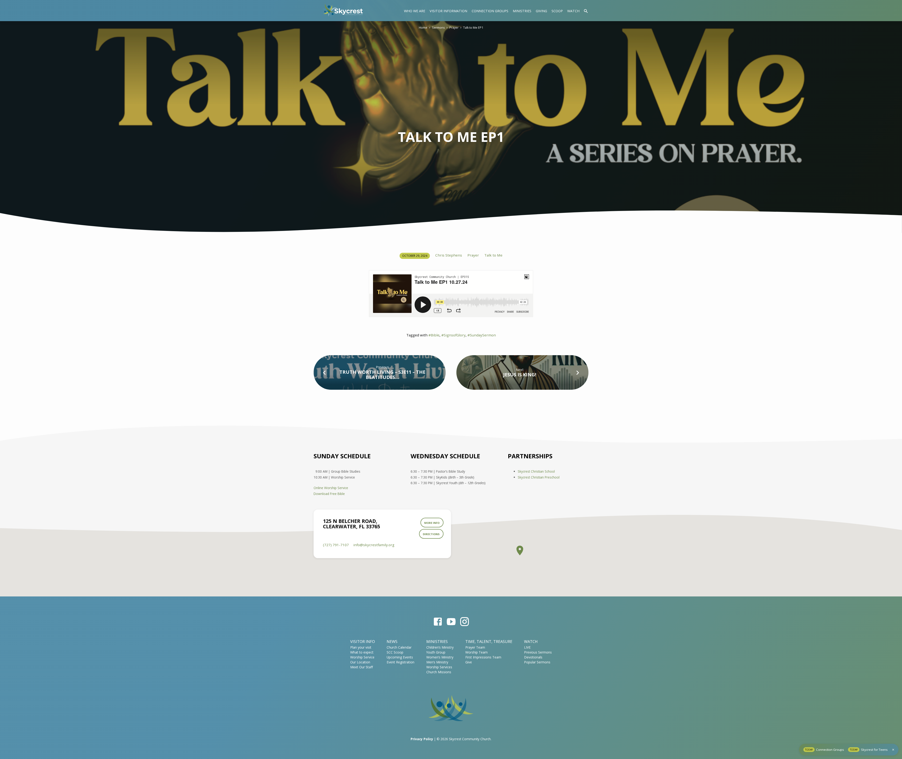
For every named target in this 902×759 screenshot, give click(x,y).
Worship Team (476, 652)
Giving (541, 11)
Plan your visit (360, 647)
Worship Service (362, 657)
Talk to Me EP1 (473, 28)
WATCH (531, 641)
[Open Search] (585, 11)
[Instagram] (464, 621)
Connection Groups (490, 11)
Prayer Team (475, 647)
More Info (431, 523)
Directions (431, 534)
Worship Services (439, 667)
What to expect (361, 652)
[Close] (893, 749)
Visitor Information (448, 11)
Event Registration (400, 662)
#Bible (433, 335)
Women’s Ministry (439, 657)
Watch (573, 11)
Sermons (438, 28)
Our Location (360, 662)
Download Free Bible (329, 493)
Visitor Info (362, 641)
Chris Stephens (448, 255)
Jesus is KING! (519, 374)
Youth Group (435, 652)
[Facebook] (437, 621)
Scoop (557, 11)
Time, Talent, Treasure (488, 641)
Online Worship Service (331, 488)
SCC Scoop (395, 652)
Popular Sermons (537, 662)
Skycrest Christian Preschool (539, 477)
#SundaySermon (481, 335)
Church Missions (438, 672)
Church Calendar (399, 647)
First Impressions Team (483, 657)
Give (468, 662)
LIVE (527, 647)
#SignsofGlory (453, 335)
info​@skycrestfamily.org (373, 544)
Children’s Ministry (440, 647)
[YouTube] (451, 621)
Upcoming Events (400, 657)
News (392, 641)
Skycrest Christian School (536, 471)
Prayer (454, 28)
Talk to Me (493, 255)
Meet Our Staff (361, 667)
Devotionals (533, 657)
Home (423, 28)
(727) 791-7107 (336, 544)
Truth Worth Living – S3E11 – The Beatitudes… (382, 374)
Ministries (522, 11)
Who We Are (414, 11)
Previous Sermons (538, 652)
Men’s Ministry (437, 662)
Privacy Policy (422, 739)
